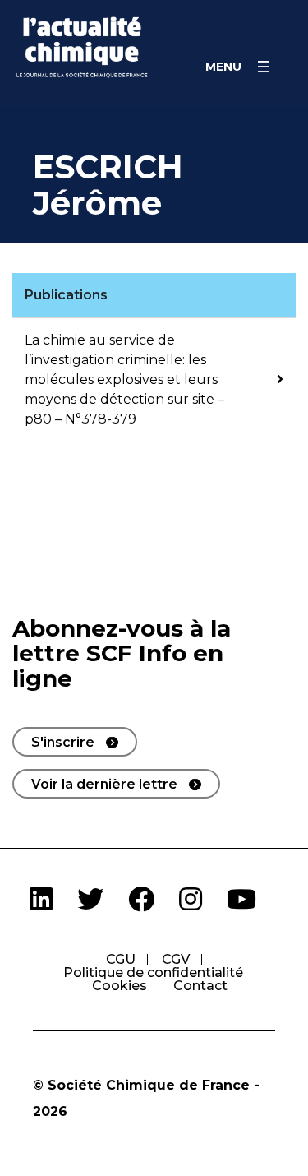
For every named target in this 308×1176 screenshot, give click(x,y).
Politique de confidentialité (153, 972)
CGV (176, 959)
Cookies (119, 985)
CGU (121, 959)
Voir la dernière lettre (104, 784)
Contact (200, 985)
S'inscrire (62, 742)
